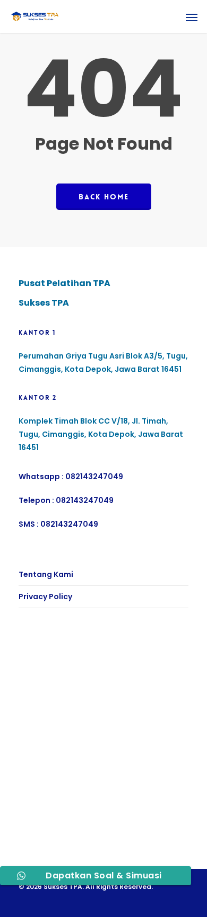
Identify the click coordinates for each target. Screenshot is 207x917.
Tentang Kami (46, 574)
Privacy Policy (45, 596)
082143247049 (94, 476)
